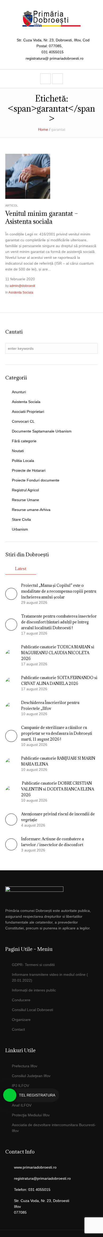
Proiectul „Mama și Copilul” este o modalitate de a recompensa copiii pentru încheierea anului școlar (58, 591)
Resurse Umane (25, 500)
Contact (18, 1029)
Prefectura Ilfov (24, 1066)
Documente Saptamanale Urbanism (42, 431)
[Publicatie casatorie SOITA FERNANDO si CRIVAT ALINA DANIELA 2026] (11, 683)
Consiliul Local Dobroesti (32, 1010)
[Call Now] (9, 1095)
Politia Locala (23, 460)
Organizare (21, 1019)
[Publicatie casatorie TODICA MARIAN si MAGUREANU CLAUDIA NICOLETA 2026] (11, 655)
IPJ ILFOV (20, 1085)
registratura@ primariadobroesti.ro (54, 58)
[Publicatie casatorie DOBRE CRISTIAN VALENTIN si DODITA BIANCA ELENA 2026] (11, 791)
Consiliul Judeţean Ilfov (31, 1076)
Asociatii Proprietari (28, 411)
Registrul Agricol (25, 490)
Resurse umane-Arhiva (31, 510)
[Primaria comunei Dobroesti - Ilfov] (51, 19)
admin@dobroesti (22, 286)
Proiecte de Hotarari (28, 470)
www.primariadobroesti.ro (35, 1167)
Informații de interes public (34, 990)
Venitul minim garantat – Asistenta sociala (41, 217)
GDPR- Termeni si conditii (33, 965)
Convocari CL (23, 421)
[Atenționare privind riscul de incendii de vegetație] (11, 824)
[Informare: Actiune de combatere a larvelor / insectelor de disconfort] (11, 849)
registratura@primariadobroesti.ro (42, 1178)
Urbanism (20, 529)
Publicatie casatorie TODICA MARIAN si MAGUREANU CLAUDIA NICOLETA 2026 (57, 652)
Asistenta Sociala (20, 292)
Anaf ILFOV (21, 1105)
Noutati (18, 451)
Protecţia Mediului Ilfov (31, 1115)
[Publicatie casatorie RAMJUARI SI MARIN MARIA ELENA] (11, 763)
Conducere (21, 1000)
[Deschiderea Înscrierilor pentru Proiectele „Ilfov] (11, 708)
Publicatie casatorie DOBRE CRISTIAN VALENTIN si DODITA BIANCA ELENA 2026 (57, 789)
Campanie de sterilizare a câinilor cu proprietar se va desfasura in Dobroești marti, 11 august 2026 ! (56, 733)
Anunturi (19, 392)
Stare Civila (21, 519)
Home (43, 129)
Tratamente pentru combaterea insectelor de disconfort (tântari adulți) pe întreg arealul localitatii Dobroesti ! (59, 622)
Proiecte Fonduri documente (35, 480)
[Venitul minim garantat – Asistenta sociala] (27, 176)
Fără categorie (24, 441)
